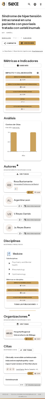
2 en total (16, 127)
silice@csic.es (22, 396)
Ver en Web (27, 43)
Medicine (17, 253)
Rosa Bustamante (37, 51)
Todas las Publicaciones (26, 304)
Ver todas (22, 324)
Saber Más (22, 65)
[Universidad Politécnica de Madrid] (16, 189)
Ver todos (22, 174)
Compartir (10, 43)
